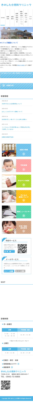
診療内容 (8, 17)
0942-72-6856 (20, 65)
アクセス (30, 17)
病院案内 (12, 17)
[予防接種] (16, 171)
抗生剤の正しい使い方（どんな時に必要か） (14, 119)
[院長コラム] (16, 218)
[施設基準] (14, 368)
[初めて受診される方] (9, 252)
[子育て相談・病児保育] (16, 233)
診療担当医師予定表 (17, 17)
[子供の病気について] (16, 202)
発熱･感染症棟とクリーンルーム (21, 17)
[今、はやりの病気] (16, 187)
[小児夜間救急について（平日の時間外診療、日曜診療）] (14, 365)
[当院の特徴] (16, 156)
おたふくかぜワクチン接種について (12, 111)
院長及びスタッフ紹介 (26, 17)
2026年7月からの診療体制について (12, 103)
